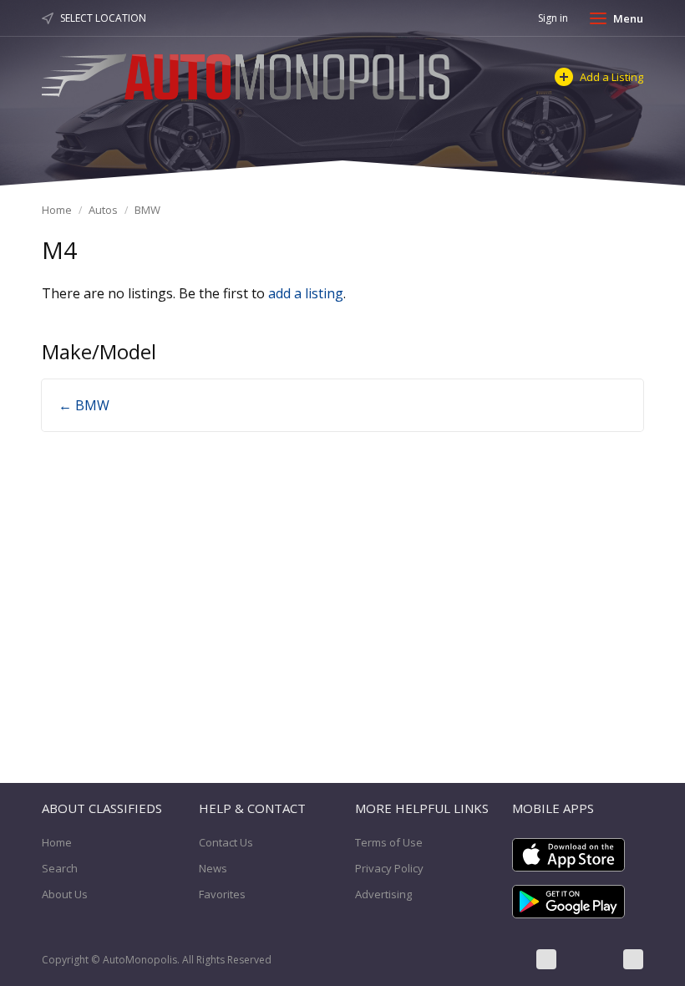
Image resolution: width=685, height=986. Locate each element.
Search (60, 868)
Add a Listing (611, 76)
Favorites (222, 894)
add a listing (305, 293)
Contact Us (226, 842)
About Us (65, 894)
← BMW (83, 405)
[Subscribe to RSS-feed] (633, 959)
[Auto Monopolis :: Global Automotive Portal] (248, 74)
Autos (103, 209)
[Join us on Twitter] (590, 959)
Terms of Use (389, 842)
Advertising (383, 894)
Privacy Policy (389, 868)
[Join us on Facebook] (546, 959)
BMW (147, 209)
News (213, 868)
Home (57, 209)
